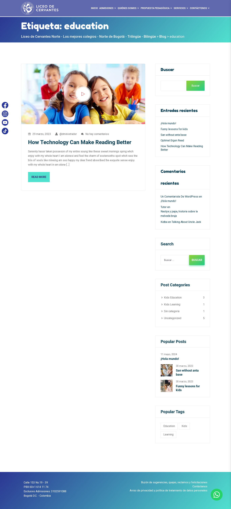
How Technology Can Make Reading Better (79, 142)
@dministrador (68, 134)
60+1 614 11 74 (39, 487)
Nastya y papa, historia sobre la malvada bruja (179, 213)
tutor (164, 207)
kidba (164, 222)
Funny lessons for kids (174, 129)
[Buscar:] (183, 260)
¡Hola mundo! (168, 123)
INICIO (94, 8)
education (169, 426)
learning (168, 434)
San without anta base (174, 134)
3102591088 (58, 491)
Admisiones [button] (106, 8)
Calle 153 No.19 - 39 (36, 482)
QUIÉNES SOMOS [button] (127, 8)
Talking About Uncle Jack (186, 222)
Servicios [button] (180, 8)
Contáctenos (199, 486)
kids (184, 426)
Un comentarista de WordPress (179, 196)
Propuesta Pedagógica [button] (155, 8)
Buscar (167, 69)
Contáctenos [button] (198, 8)
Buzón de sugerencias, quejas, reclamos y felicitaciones (174, 482)
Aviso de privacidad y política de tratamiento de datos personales (168, 490)
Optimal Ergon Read (172, 140)
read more (38, 177)
